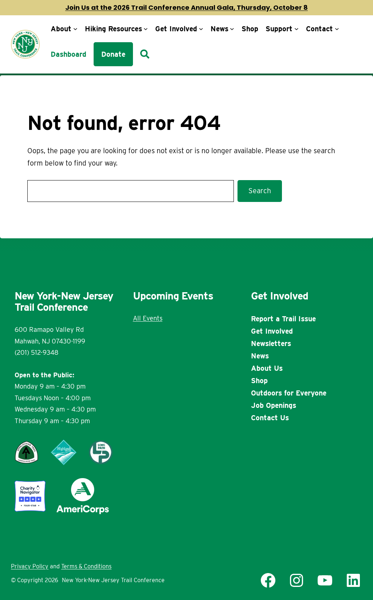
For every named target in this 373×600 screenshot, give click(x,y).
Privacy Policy (29, 566)
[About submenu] (75, 29)
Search (259, 190)
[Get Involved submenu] (201, 29)
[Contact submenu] (337, 29)
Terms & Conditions (86, 566)
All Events (147, 318)
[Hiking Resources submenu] (146, 29)
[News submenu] (232, 29)
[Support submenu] (296, 29)
